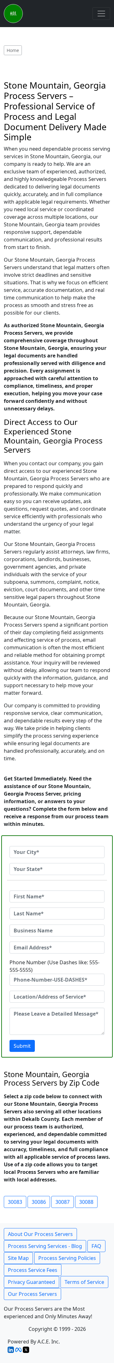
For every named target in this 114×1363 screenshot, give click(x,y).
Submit (22, 1045)
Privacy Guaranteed (31, 1282)
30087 (62, 1201)
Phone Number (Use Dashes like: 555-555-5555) (54, 966)
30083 (15, 1201)
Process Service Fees (32, 1270)
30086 (39, 1201)
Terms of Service (84, 1282)
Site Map (18, 1258)
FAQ (96, 1246)
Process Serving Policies (67, 1258)
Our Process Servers (32, 1293)
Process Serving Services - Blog (45, 1246)
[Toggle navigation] (101, 13)
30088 (86, 1201)
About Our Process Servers (40, 1234)
